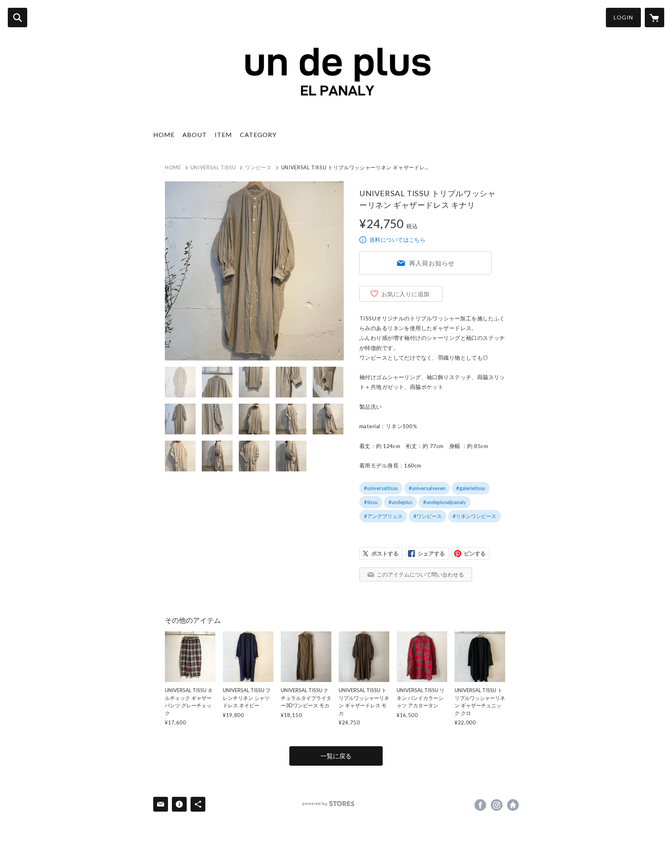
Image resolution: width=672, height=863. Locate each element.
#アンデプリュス (383, 516)
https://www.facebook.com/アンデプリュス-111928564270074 (480, 805)
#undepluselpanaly (444, 502)
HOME (164, 134)
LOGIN (623, 17)
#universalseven (427, 488)
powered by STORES (328, 804)
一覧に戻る (336, 755)
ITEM (223, 134)
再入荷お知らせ (432, 263)
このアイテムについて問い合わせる (420, 574)
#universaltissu (381, 488)
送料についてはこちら (397, 239)
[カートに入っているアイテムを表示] (654, 17)
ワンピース (258, 167)
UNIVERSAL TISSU (213, 167)
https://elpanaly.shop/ (513, 805)
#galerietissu (470, 488)
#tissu (371, 502)
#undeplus (400, 502)
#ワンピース (427, 516)
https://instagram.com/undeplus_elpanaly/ (496, 805)
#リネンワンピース (474, 516)
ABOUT (194, 134)
